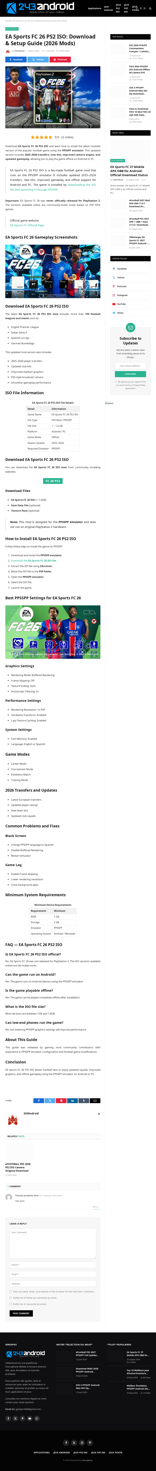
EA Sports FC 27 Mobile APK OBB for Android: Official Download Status (129, 171)
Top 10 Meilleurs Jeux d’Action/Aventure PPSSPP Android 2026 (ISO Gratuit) (138, 1372)
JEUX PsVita (135, 8)
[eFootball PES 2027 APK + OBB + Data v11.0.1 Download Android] (118, 222)
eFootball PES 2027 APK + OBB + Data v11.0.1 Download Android (139, 221)
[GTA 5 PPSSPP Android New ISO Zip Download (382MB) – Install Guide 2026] (118, 91)
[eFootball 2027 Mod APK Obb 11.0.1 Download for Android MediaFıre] (118, 204)
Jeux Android (108, 8)
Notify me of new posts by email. (29, 1304)
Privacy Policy (139, 385)
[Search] (150, 8)
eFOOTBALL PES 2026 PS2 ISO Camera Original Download (17, 1167)
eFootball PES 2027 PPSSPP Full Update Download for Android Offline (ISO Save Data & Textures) (87, 1354)
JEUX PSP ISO (126, 8)
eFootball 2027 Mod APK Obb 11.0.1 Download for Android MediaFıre (139, 203)
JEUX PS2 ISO (118, 8)
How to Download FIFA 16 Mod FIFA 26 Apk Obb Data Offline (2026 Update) (140, 111)
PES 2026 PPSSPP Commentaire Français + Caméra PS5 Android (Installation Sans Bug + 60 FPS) (138, 48)
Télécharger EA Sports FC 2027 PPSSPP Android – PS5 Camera (138, 240)
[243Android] (43, 8)
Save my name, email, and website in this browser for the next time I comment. (53, 1291)
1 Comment (49, 51)
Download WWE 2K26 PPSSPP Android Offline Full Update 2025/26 (87, 1370)
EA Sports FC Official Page (27, 225)
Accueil (8, 20)
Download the (33, 560)
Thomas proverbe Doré (27, 1195)
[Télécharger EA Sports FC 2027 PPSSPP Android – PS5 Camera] (118, 241)
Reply (96, 1207)
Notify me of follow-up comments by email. (35, 1297)
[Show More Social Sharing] (75, 59)
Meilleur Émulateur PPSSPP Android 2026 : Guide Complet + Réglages (139, 1387)
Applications (94, 8)
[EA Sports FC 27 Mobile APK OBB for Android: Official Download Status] (130, 151)
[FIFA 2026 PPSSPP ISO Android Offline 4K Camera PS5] (118, 70)
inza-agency (87, 1460)
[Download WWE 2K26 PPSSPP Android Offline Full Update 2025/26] (64, 1372)
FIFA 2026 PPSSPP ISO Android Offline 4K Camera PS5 (139, 69)
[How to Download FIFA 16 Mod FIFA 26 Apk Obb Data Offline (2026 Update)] (118, 112)
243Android (19, 51)
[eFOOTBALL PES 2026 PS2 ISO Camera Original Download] (19, 1152)
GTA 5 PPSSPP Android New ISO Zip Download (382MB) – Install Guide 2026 (138, 90)
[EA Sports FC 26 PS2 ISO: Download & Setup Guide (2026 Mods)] (52, 97)
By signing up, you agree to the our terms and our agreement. (131, 385)
